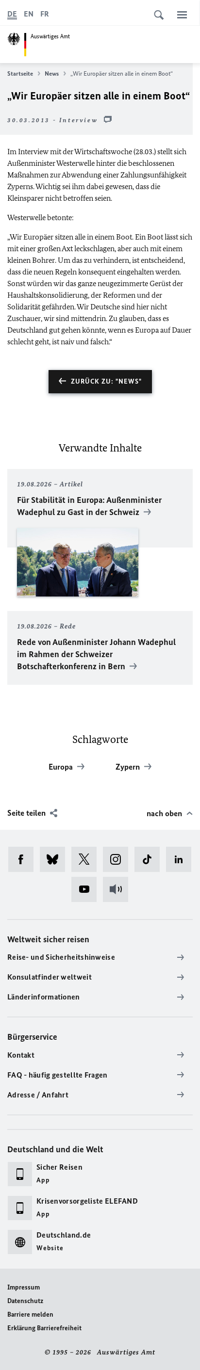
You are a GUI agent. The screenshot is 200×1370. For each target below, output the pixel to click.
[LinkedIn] (182, 859)
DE (12, 13)
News (52, 73)
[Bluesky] (55, 859)
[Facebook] (24, 859)
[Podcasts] (118, 889)
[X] (87, 859)
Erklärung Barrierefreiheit (44, 1328)
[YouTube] (87, 889)
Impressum (23, 1287)
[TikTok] (150, 859)
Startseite (20, 73)
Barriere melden (30, 1314)
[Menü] (182, 14)
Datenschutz (25, 1301)
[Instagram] (118, 859)
